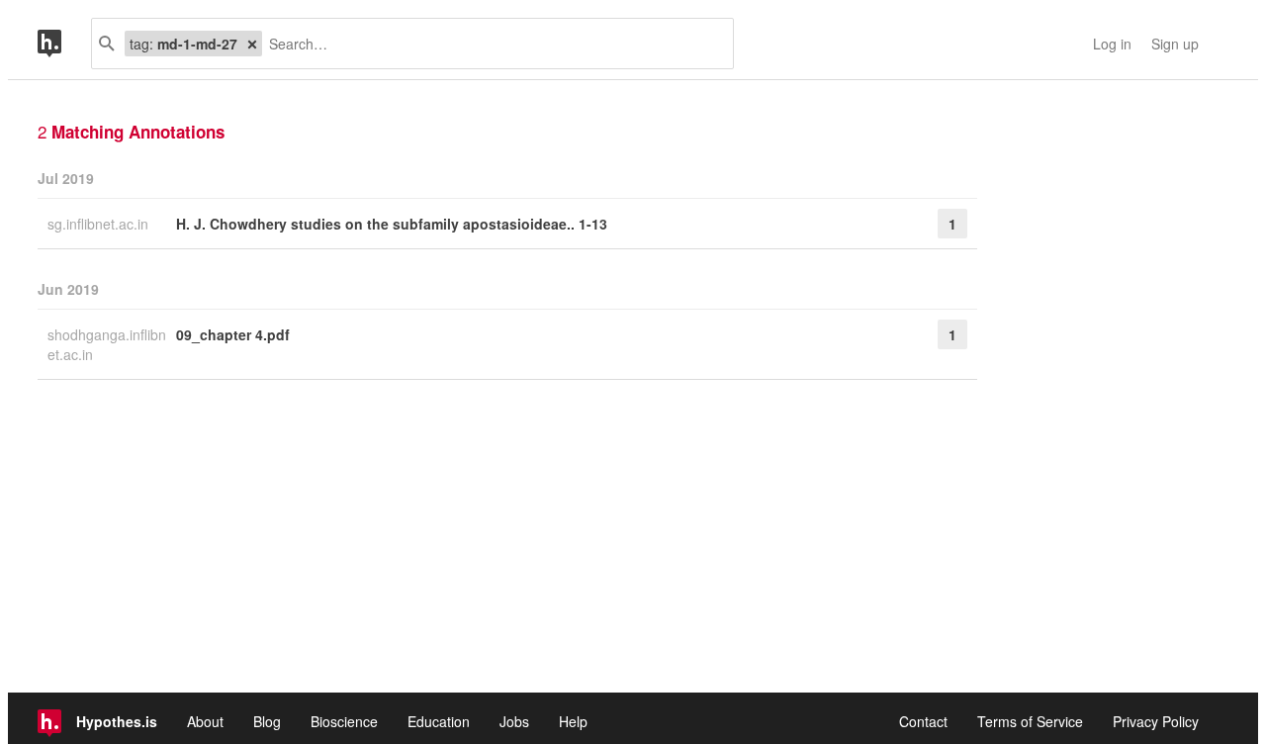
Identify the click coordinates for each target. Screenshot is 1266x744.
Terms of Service (1030, 721)
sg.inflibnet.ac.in (99, 223)
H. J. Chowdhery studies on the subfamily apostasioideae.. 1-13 (391, 223)
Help (573, 721)
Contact (923, 721)
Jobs (514, 721)
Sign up (1175, 43)
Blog (267, 721)
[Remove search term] (252, 43)
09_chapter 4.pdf (233, 334)
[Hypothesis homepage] (64, 43)
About (205, 721)
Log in (1112, 43)
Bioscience (344, 721)
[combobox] (490, 43)
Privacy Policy (1156, 721)
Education (438, 721)
